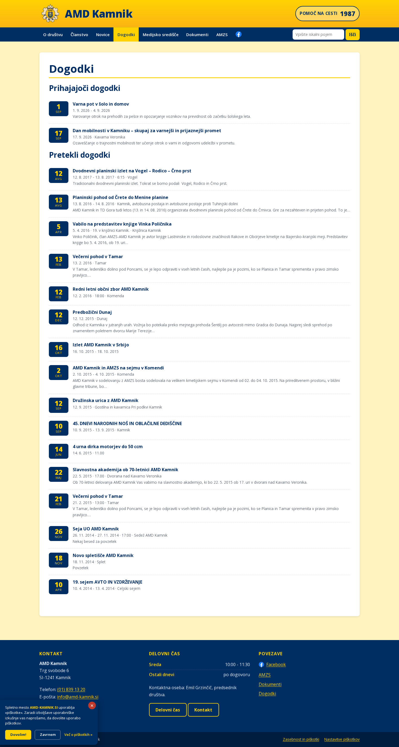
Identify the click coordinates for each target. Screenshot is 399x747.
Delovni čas (168, 710)
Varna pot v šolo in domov (101, 104)
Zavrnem (48, 734)
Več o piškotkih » (78, 734)
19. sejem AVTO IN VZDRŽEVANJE (107, 582)
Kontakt (203, 710)
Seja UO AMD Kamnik (96, 529)
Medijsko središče (161, 34)
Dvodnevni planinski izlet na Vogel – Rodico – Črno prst (132, 171)
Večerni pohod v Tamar (98, 256)
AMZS (222, 34)
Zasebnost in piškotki (301, 739)
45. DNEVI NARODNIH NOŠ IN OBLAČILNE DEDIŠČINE (127, 423)
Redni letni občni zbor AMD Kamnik (111, 289)
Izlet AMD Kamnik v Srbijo (101, 345)
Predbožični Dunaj (92, 312)
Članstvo (79, 34)
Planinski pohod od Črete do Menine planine (120, 197)
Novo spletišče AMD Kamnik (103, 555)
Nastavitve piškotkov (342, 739)
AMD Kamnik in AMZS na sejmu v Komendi (118, 368)
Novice (103, 34)
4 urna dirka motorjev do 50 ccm (108, 447)
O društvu (53, 34)
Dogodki (126, 34)
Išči (352, 34)
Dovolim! (18, 734)
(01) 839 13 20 (71, 689)
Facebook (276, 664)
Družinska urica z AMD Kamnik (105, 400)
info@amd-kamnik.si (77, 697)
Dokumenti (197, 34)
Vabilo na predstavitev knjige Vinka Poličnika (122, 224)
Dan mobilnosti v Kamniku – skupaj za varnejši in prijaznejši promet (147, 131)
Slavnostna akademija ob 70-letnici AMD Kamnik (125, 470)
